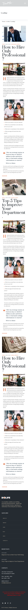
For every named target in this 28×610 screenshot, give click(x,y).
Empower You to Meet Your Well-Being (13, 554)
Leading (18, 44)
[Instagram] (10, 603)
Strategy (16, 355)
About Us (5, 518)
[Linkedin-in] (3, 603)
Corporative (13, 44)
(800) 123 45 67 (5, 581)
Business (13, 197)
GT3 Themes (5, 607)
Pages (4, 536)
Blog (4, 531)
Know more (4, 175)
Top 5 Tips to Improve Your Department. (13, 561)
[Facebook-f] (8, 603)
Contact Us (5, 540)
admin (3, 44)
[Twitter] (5, 603)
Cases (4, 527)
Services (4, 522)
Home (3, 21)
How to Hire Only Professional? (13, 53)
